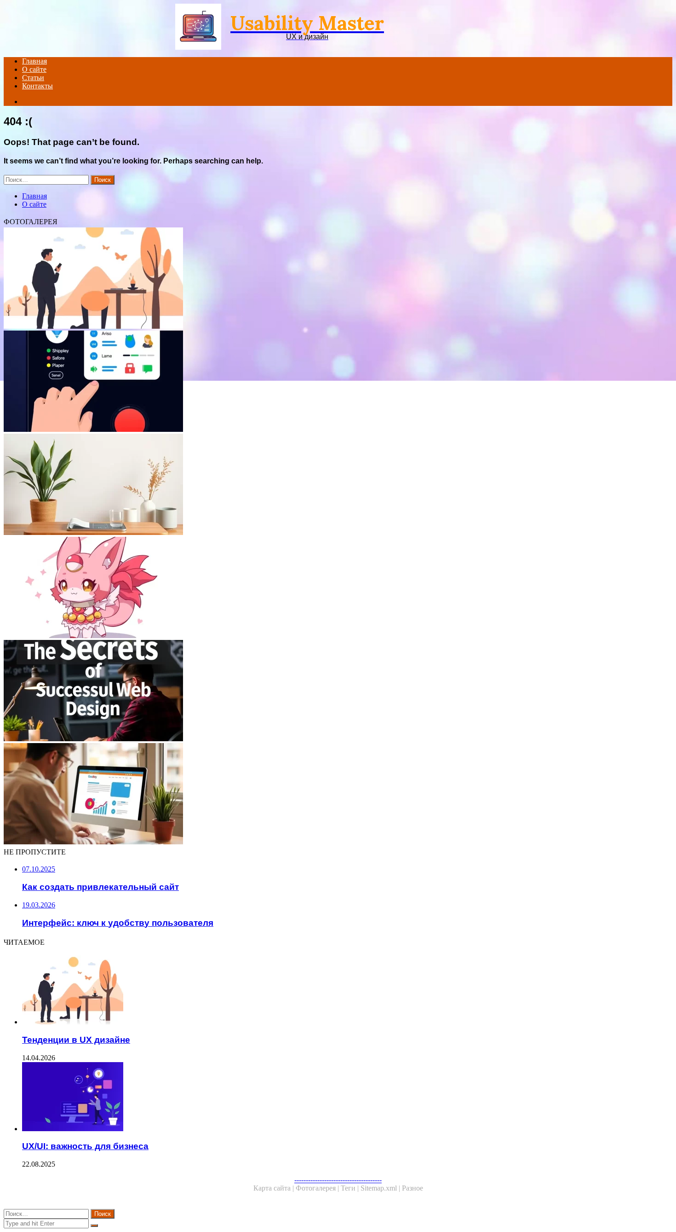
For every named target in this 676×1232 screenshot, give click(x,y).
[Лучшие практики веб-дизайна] (280, 588)
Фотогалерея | (318, 1188)
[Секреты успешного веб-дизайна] (280, 691)
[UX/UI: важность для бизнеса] (289, 1097)
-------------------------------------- (338, 1180)
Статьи (33, 77)
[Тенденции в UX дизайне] (280, 279)
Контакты (37, 86)
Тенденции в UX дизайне (76, 1040)
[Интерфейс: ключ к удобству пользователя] (280, 382)
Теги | (351, 1188)
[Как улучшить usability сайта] (280, 794)
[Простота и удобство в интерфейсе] (280, 485)
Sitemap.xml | (381, 1188)
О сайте (34, 69)
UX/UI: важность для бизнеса (85, 1146)
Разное (412, 1188)
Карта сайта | (274, 1188)
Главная (34, 61)
